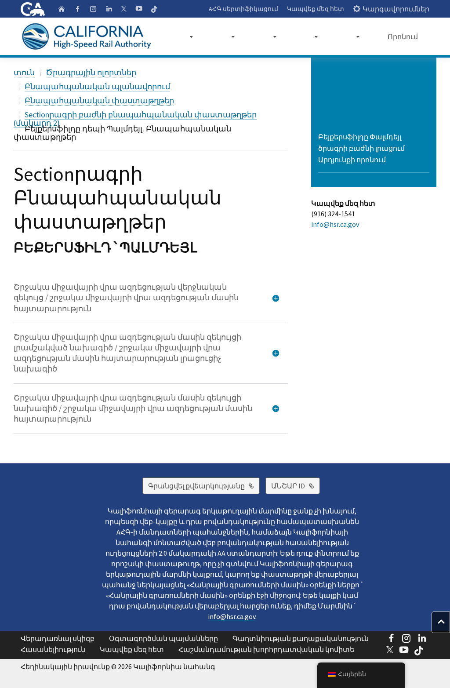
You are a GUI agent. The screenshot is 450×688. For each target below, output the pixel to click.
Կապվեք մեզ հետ (315, 9)
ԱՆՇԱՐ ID (295, 485)
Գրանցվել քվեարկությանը (204, 485)
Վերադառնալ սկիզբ (57, 638)
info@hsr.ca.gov (335, 224)
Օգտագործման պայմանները (163, 638)
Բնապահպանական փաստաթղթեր (99, 100)
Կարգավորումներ (396, 8)
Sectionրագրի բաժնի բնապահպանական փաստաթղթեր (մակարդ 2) (135, 118)
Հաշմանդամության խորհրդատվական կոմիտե (266, 649)
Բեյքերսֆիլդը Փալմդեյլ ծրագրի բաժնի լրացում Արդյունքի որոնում (361, 148)
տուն (24, 72)
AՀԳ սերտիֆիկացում (243, 9)
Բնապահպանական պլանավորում (97, 86)
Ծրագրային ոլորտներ (91, 72)
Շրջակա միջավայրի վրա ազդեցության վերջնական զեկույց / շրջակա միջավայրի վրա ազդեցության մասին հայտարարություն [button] (126, 297)
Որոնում (403, 36)
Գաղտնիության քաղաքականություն (300, 638)
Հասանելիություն (53, 649)
